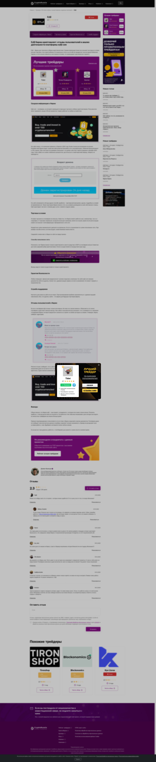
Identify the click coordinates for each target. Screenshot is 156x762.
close (99, 365)
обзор (90, 385)
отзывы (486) (89, 390)
